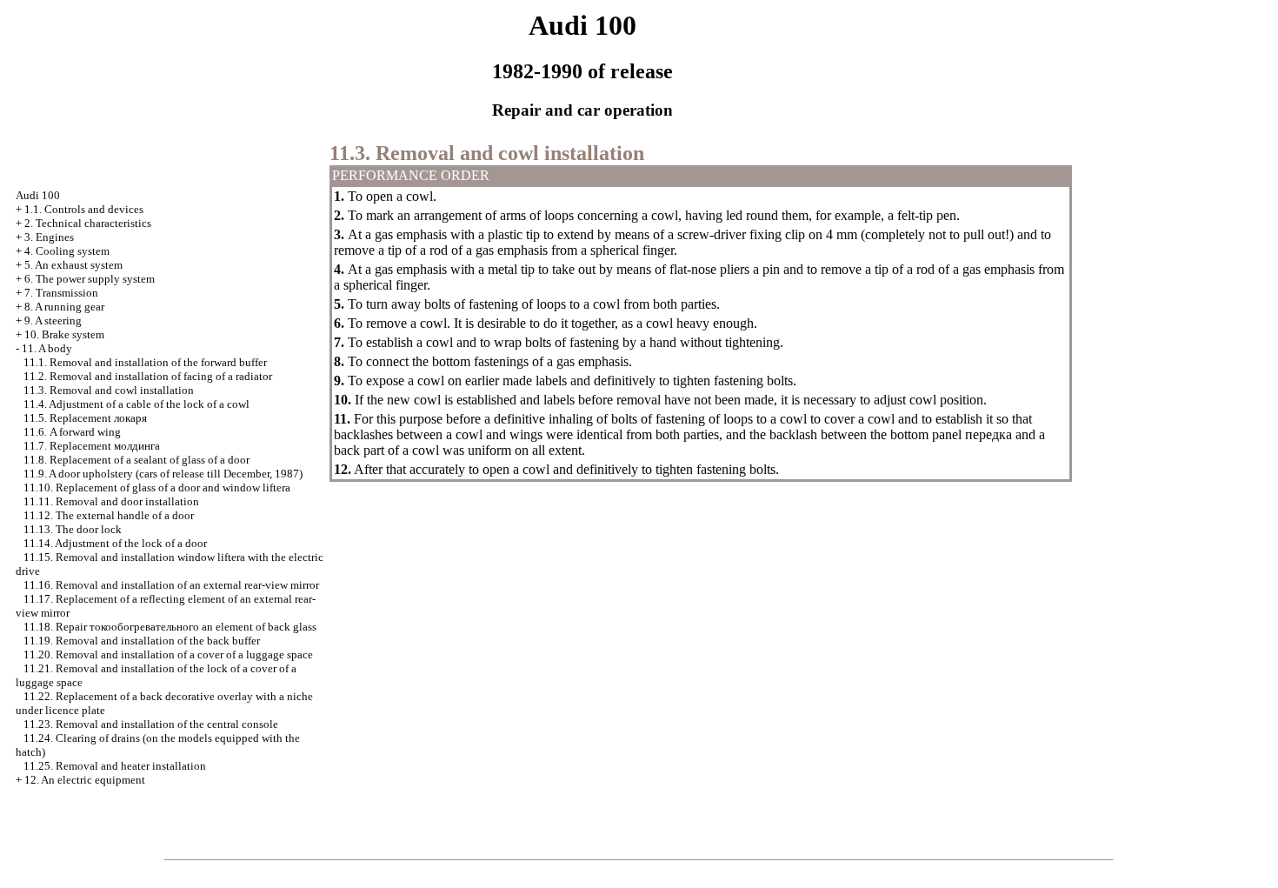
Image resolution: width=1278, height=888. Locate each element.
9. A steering (53, 320)
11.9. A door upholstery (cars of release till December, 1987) (163, 473)
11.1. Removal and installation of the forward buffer (145, 362)
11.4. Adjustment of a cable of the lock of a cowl (136, 404)
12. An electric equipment (84, 779)
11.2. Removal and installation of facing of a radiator (147, 376)
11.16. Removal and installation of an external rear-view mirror (171, 584)
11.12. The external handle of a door (108, 515)
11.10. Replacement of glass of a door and (156, 487)
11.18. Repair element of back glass (169, 626)
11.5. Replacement (85, 417)
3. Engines (49, 237)
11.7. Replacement (91, 445)
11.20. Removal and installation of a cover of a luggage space (168, 654)
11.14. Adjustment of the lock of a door (115, 543)
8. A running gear (64, 306)
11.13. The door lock (72, 529)
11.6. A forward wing (72, 431)
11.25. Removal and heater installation (114, 765)
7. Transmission (61, 292)
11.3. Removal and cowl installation (108, 390)
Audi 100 (38, 195)
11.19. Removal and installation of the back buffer (141, 640)
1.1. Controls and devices (83, 209)
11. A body (47, 348)
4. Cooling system (67, 250)
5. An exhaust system (73, 264)
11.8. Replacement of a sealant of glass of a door (136, 459)
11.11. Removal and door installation (111, 501)
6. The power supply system (89, 278)
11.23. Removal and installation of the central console (150, 724)
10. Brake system (64, 334)
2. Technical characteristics (87, 223)
